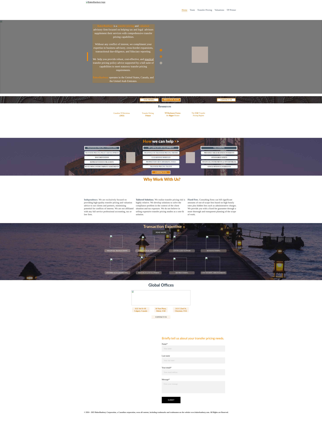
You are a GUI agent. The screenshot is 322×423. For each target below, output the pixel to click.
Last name (166, 356)
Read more (161, 232)
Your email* (166, 368)
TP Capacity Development (161, 148)
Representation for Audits (102, 162)
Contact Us (226, 100)
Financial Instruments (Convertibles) (219, 162)
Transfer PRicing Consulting (102, 148)
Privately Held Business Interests (219, 153)
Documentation (102, 157)
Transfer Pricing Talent (161, 166)
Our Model (149, 100)
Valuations (219, 10)
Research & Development (148, 273)
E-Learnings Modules (161, 157)
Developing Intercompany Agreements (102, 167)
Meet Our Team (171, 100)
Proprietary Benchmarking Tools (161, 162)
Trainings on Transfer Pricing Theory (161, 153)
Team (192, 10)
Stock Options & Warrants (219, 167)
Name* (165, 344)
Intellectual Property (148, 251)
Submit (171, 400)
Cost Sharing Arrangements (214, 273)
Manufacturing (213, 251)
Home (184, 10)
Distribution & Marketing (117, 273)
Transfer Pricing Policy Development (102, 153)
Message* (166, 379)
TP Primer (231, 10)
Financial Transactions (117, 251)
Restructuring (182, 273)
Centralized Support (182, 251)
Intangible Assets (219, 157)
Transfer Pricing (204, 10)
